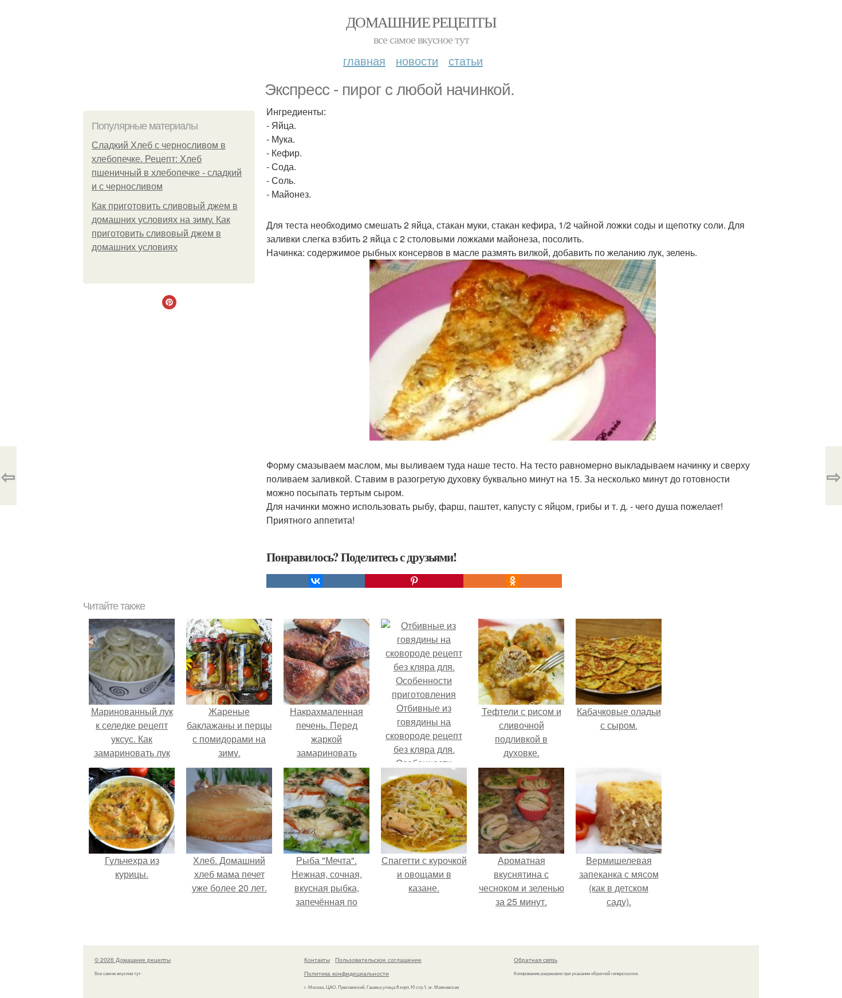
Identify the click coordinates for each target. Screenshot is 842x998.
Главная (364, 60)
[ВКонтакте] (315, 581)
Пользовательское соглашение (378, 960)
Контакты (317, 960)
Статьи (465, 60)
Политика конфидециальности (346, 973)
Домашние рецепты (421, 22)
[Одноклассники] (512, 581)
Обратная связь (535, 960)
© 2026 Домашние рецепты (133, 960)
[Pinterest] (414, 581)
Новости (417, 60)
